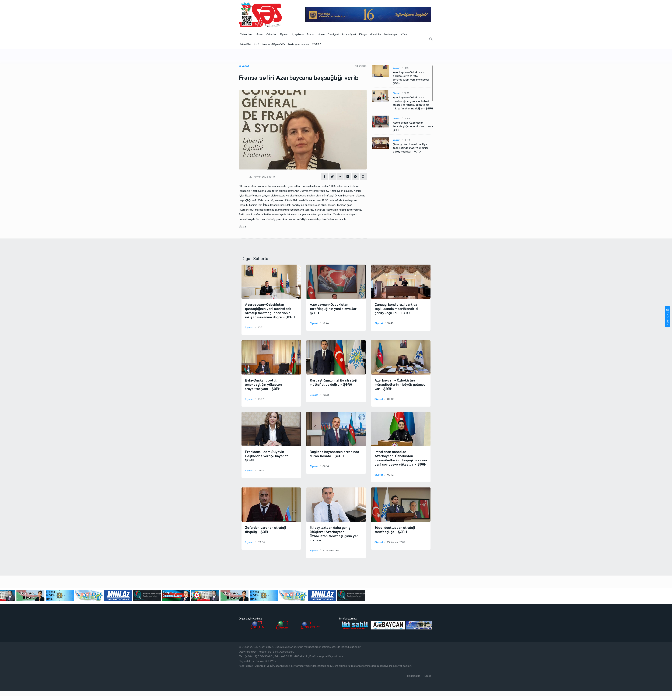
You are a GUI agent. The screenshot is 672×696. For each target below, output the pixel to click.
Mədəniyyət (391, 34)
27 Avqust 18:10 (331, 550)
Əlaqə (427, 675)
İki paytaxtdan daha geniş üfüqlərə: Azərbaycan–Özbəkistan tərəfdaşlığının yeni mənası (334, 533)
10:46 (407, 118)
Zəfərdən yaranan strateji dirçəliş (265, 529)
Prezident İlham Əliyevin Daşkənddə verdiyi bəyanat (267, 455)
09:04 (261, 542)
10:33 (326, 394)
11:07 (406, 67)
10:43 (407, 139)
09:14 (326, 466)
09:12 (390, 474)
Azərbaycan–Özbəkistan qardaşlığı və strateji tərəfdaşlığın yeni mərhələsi (412, 77)
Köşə (404, 34)
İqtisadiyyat (349, 34)
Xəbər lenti (246, 34)
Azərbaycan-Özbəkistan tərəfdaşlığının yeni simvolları (413, 126)
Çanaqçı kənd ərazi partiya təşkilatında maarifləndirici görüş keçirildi (410, 147)
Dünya (363, 34)
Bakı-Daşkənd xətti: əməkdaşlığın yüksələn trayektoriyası (263, 384)
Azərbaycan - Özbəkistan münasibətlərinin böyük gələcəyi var (400, 384)
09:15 (261, 470)
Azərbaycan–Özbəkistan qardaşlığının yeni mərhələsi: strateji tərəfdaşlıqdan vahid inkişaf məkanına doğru (413, 102)
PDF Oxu (667, 318)
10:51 (406, 93)
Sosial (310, 34)
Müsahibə (375, 34)
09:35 (390, 398)
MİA (256, 44)
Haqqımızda (413, 675)
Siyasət (284, 34)
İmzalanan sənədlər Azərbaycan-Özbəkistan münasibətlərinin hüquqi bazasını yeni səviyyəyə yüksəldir (400, 457)
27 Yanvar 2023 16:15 (262, 176)
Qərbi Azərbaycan (298, 44)
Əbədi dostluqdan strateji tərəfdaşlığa (394, 529)
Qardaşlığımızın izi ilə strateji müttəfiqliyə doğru (333, 382)
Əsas (260, 34)
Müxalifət (245, 44)
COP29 (316, 44)
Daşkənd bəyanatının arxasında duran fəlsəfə (334, 453)
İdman (321, 34)
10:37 (261, 398)
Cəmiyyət (333, 34)
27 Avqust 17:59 (396, 542)
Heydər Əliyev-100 (273, 44)
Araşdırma (298, 34)
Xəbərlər (271, 34)
